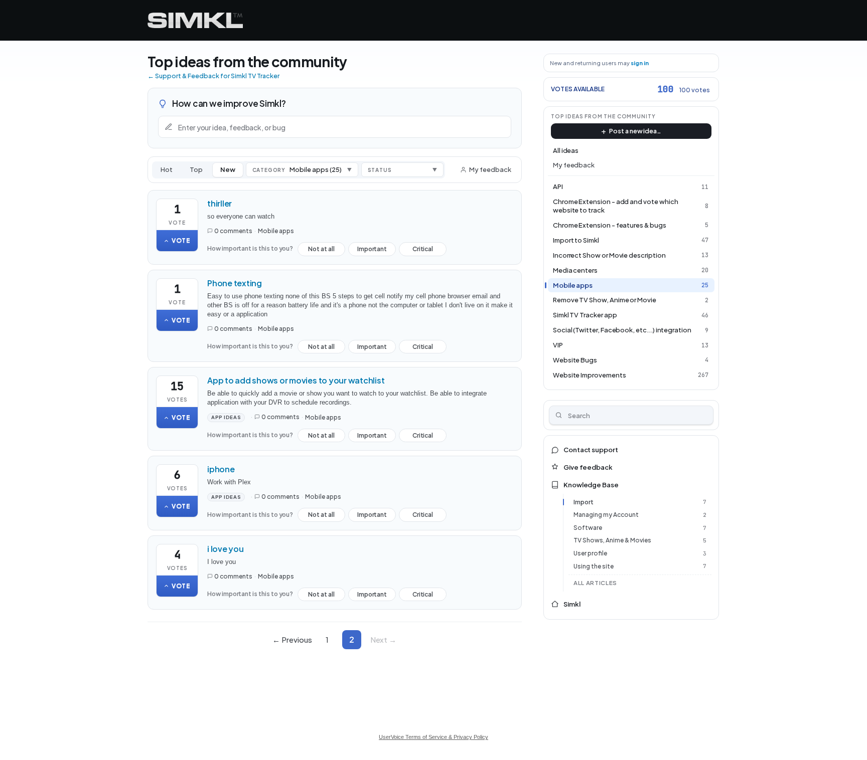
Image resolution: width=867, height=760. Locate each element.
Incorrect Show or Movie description (609, 255)
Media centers (575, 270)
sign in (640, 63)
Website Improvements (589, 375)
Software (587, 527)
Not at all (321, 250)
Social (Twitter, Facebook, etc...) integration (622, 330)
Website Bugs (575, 360)
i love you (225, 548)
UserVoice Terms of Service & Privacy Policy (433, 737)
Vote (181, 240)
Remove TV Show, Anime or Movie (604, 300)
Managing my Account (606, 514)
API (558, 186)
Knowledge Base (591, 485)
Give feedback (588, 467)
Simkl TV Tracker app (585, 315)
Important (372, 250)
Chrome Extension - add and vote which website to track (615, 206)
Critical (423, 250)
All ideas (566, 150)
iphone (221, 469)
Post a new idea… (635, 131)
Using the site (593, 566)
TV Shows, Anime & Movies (612, 540)
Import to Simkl (576, 240)
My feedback (490, 169)
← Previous (292, 639)
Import (583, 502)
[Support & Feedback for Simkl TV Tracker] (195, 20)
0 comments (233, 231)
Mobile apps (276, 231)
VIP (558, 345)
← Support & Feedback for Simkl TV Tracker (213, 76)
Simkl (572, 604)
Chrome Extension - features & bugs (609, 225)
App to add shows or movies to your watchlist (295, 380)
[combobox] (631, 415)
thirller (219, 203)
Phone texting (234, 283)
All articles (595, 583)
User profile (590, 553)
